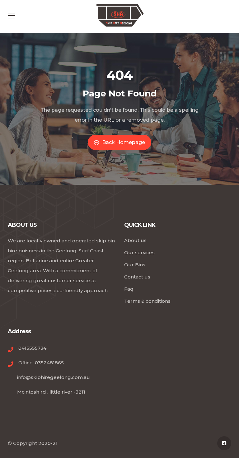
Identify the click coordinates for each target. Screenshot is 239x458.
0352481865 (49, 363)
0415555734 (32, 348)
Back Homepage (123, 142)
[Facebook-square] (224, 443)
